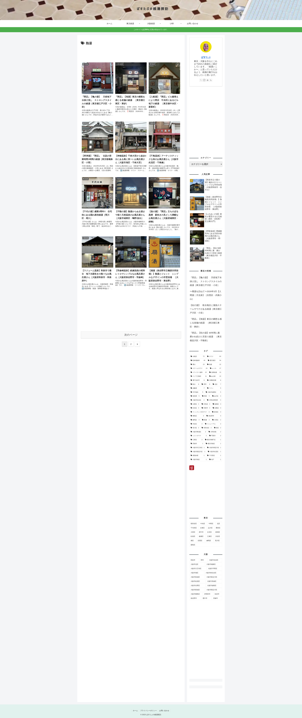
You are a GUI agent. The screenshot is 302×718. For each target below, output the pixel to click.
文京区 (209, 532)
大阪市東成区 (195, 577)
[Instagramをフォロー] (204, 80)
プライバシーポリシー (148, 711)
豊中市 (205, 598)
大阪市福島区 (211, 585)
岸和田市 (207, 594)
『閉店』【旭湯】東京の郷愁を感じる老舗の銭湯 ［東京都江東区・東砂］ (206, 323)
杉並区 (193, 536)
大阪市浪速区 (211, 581)
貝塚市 (215, 598)
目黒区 (200, 540)
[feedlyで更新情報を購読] (207, 80)
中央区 (202, 523)
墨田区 (218, 528)
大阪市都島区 (195, 594)
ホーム (135, 711)
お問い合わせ (164, 711)
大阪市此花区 (195, 581)
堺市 (202, 560)
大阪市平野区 (212, 568)
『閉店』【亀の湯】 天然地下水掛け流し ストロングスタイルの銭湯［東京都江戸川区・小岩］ (206, 281)
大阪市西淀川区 (211, 590)
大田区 (193, 532)
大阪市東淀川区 (211, 577)
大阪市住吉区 (213, 560)
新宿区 (217, 532)
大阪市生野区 (195, 585)
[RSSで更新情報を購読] (210, 80)
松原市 (217, 594)
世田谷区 (194, 523)
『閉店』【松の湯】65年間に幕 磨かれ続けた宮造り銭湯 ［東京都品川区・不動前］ (206, 337)
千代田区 (194, 528)
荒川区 (217, 540)
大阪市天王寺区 (196, 568)
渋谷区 (217, 536)
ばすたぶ (206, 57)
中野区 (211, 523)
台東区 (202, 528)
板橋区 (201, 536)
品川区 (210, 528)
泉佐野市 (194, 598)
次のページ (131, 334)
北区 (218, 523)
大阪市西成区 (195, 590)
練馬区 (208, 540)
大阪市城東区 (211, 564)
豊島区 (193, 545)
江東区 (209, 536)
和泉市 (193, 560)
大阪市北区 (194, 564)
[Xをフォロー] (200, 80)
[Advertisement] (131, 52)
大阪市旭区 (194, 573)
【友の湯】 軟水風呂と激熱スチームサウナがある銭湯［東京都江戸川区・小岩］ (206, 309)
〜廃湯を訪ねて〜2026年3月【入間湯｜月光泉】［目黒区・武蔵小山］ (206, 295)
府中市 (201, 532)
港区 (192, 540)
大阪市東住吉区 (211, 573)
